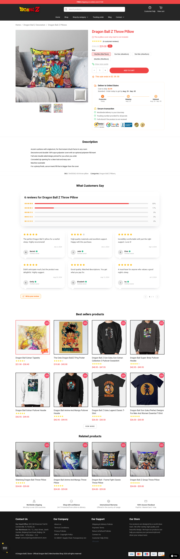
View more (90, 426)
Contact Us (96, 534)
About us (57, 524)
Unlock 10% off (5, 548)
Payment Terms (98, 528)
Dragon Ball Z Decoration (34, 25)
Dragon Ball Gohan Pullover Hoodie (31, 410)
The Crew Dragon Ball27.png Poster (69, 358)
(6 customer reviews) (111, 41)
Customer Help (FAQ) (100, 538)
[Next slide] (84, 66)
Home (18, 25)
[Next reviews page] (157, 297)
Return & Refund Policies (101, 531)
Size (93, 50)
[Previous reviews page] (145, 297)
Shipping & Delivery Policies (102, 524)
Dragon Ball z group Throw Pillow (145, 480)
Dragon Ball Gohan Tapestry (28, 358)
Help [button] (175, 556)
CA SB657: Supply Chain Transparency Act (70, 538)
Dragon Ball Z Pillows (57, 25)
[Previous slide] (19, 66)
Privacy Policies (60, 531)
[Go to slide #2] (58, 108)
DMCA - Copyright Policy (63, 534)
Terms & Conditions (61, 528)
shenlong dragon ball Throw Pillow (31, 480)
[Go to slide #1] (45, 108)
